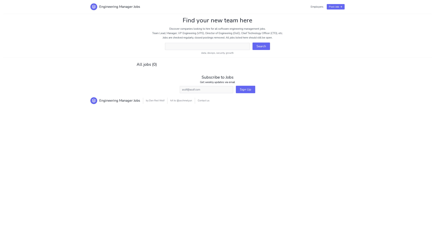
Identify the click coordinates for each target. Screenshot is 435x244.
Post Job (334, 7)
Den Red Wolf (156, 100)
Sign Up (245, 89)
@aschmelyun (184, 100)
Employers (317, 7)
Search (261, 46)
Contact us (204, 100)
